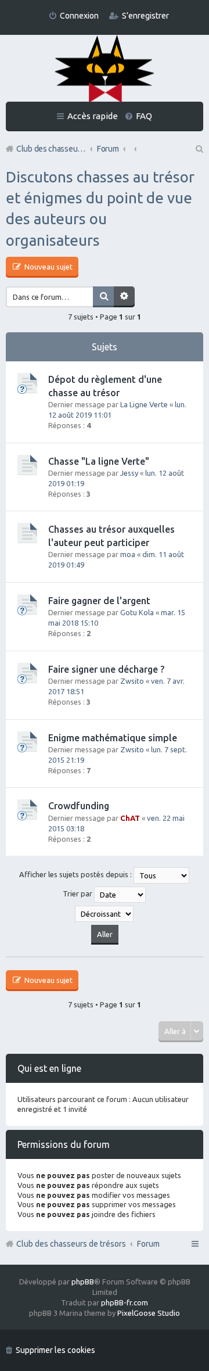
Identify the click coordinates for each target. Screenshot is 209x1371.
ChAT (130, 818)
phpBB (82, 1281)
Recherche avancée (124, 296)
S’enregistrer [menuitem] (145, 15)
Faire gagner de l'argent (99, 600)
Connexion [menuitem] (79, 15)
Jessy (129, 473)
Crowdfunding (78, 806)
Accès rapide (92, 116)
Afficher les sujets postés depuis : (76, 875)
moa (127, 554)
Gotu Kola (137, 612)
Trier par (78, 894)
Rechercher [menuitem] (198, 148)
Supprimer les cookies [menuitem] (55, 1350)
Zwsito (132, 681)
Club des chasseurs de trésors (71, 1243)
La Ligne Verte (144, 404)
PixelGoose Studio (148, 1313)
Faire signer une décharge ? (106, 669)
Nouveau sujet (48, 267)
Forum (148, 1243)
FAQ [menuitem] (144, 116)
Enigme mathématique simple (112, 738)
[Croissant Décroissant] (104, 914)
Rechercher (103, 296)
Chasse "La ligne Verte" (98, 461)
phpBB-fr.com (124, 1302)
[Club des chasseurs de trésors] (104, 69)
